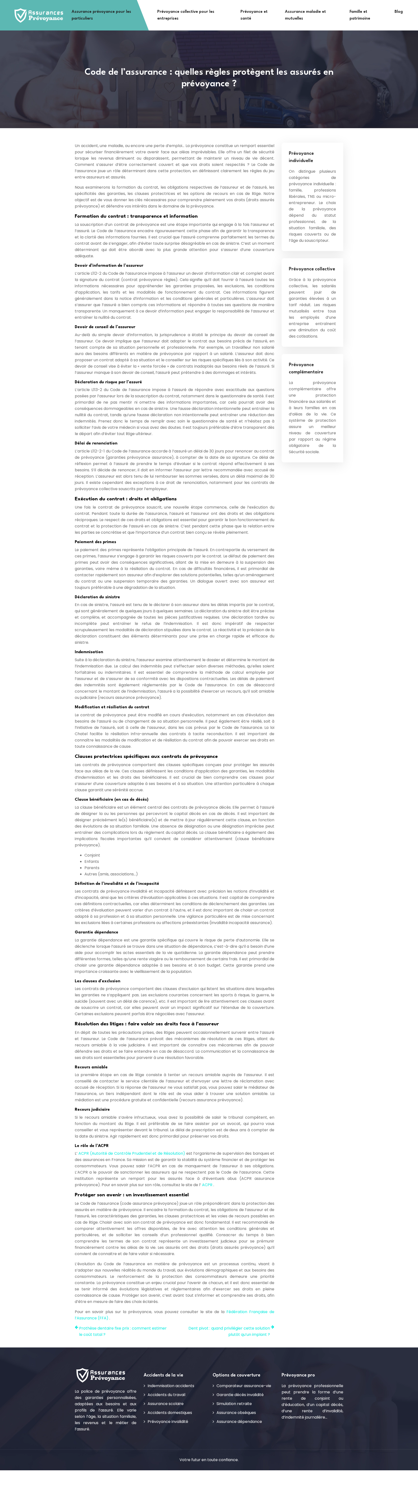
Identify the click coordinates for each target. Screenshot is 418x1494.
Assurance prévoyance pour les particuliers (101, 15)
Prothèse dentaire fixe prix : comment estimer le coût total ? (123, 1331)
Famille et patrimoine (360, 15)
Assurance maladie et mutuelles (305, 15)
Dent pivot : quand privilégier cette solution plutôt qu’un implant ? (229, 1331)
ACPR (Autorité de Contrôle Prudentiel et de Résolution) (132, 1153)
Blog (399, 12)
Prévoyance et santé (254, 15)
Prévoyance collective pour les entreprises (185, 15)
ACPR (207, 1185)
